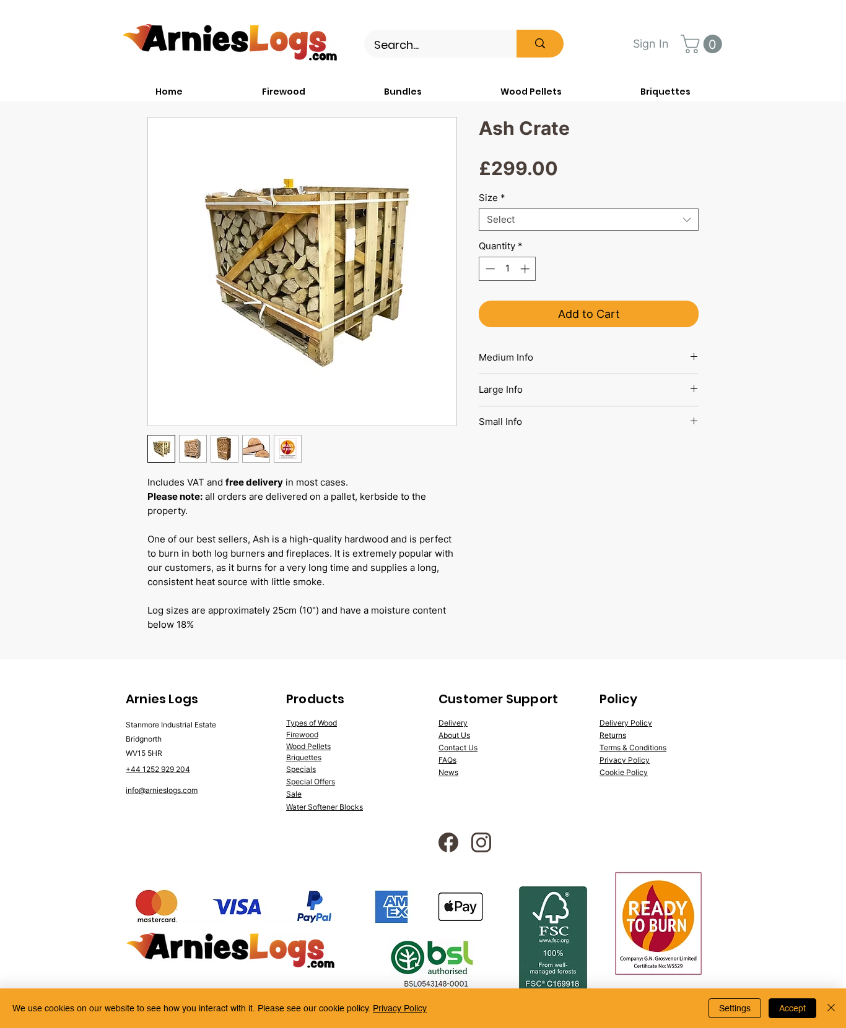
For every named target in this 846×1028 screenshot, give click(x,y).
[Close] (831, 1008)
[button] (703, 44)
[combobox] (589, 219)
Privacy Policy (400, 1008)
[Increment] (526, 268)
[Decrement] (489, 268)
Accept (792, 1008)
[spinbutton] (507, 268)
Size (492, 197)
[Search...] (540, 44)
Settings (735, 1008)
